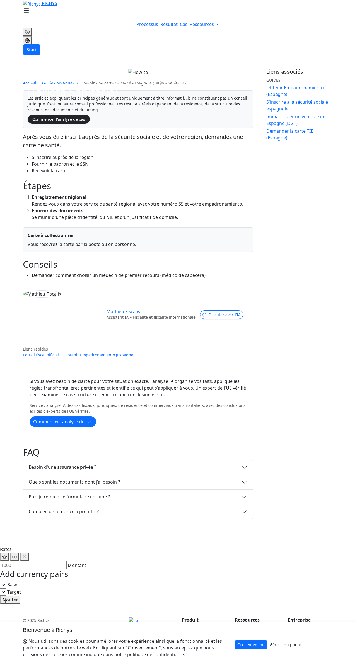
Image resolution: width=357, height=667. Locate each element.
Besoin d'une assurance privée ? (62, 467)
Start (31, 50)
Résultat (169, 24)
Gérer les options (286, 644)
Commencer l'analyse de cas (58, 119)
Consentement (251, 644)
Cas (183, 24)
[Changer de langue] (27, 40)
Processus (147, 24)
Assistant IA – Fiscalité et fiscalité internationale (151, 317)
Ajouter (10, 600)
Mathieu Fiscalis (123, 311)
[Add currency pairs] (14, 557)
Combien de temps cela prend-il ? (64, 511)
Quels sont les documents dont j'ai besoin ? (74, 482)
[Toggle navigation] (26, 10)
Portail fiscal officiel (41, 354)
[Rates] (27, 32)
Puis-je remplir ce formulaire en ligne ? (69, 497)
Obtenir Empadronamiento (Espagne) (99, 354)
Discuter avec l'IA (225, 314)
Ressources (202, 24)
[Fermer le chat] (24, 557)
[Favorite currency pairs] (4, 557)
